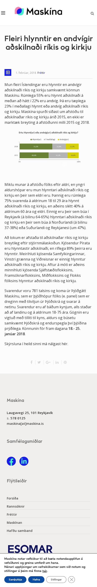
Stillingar (56, 579)
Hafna (36, 579)
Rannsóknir (16, 506)
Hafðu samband (19, 531)
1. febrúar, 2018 (26, 73)
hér (44, 571)
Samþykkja (15, 579)
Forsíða (12, 498)
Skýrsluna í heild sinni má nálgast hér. (36, 343)
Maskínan (14, 523)
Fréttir (41, 73)
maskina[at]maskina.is (25, 423)
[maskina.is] (38, 11)
